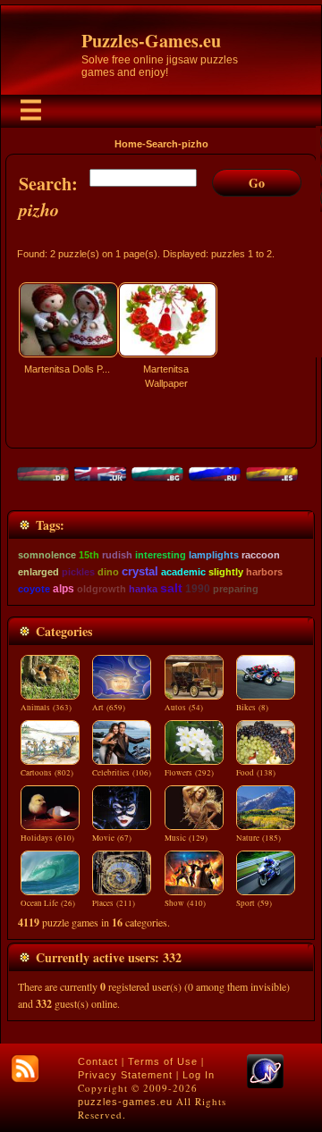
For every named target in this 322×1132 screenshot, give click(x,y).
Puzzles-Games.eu (151, 41)
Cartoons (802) (47, 772)
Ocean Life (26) (48, 903)
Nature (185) (258, 838)
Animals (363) (46, 707)
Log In (198, 1074)
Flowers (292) (189, 772)
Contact (98, 1061)
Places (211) (113, 903)
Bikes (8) (252, 707)
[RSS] (25, 1068)
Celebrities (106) (121, 772)
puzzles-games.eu (125, 1101)
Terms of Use (163, 1061)
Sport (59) (254, 903)
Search (162, 143)
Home (128, 143)
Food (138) (255, 772)
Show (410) (185, 903)
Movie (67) (111, 838)
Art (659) (108, 707)
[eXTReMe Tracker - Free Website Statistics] (265, 1084)
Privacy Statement (125, 1074)
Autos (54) (184, 707)
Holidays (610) (47, 838)
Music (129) (186, 838)
